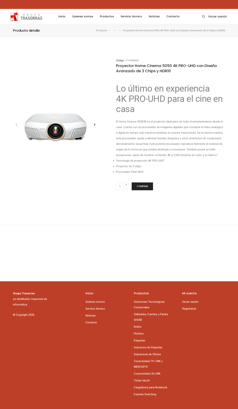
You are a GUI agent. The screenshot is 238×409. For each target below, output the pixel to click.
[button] (95, 125)
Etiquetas (139, 340)
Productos (107, 16)
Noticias (154, 16)
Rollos (137, 326)
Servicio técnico (131, 16)
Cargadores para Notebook (150, 387)
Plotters (139, 333)
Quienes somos (82, 16)
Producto (101, 30)
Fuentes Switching (145, 394)
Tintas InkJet (142, 380)
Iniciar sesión (217, 16)
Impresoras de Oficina (147, 354)
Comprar (142, 186)
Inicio (61, 16)
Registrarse (189, 308)
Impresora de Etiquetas (148, 347)
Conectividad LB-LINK (147, 373)
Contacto (173, 16)
